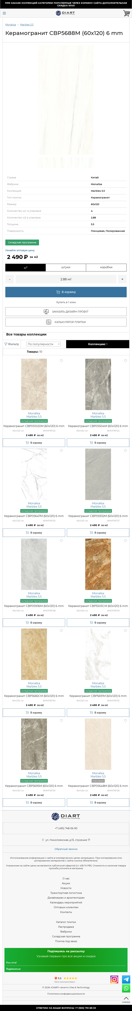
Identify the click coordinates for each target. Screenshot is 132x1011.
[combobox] (43, 344)
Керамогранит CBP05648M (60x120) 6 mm (98, 786)
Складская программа (66, 936)
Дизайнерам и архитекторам (66, 897)
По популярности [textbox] (40, 344)
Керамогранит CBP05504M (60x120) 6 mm (98, 426)
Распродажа (66, 926)
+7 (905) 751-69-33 (85, 1008)
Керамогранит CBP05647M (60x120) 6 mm (34, 516)
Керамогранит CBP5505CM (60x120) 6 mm (98, 606)
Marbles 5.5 (27, 24)
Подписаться (13, 969)
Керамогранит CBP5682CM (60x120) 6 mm (34, 696)
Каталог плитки (66, 922)
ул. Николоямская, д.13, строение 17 (68, 840)
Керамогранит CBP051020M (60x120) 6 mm (33, 426)
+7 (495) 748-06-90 (66, 828)
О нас (66, 878)
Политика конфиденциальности (66, 993)
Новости (66, 888)
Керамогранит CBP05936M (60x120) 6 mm (34, 606)
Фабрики (66, 931)
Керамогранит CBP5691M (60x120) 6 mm (98, 696)
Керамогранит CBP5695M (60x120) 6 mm (34, 786)
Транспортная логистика (66, 892)
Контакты (66, 912)
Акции (66, 883)
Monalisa (10, 24)
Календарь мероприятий (66, 902)
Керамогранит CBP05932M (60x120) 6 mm (98, 516)
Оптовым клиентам (66, 907)
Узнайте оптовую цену (20, 250)
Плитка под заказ (66, 941)
